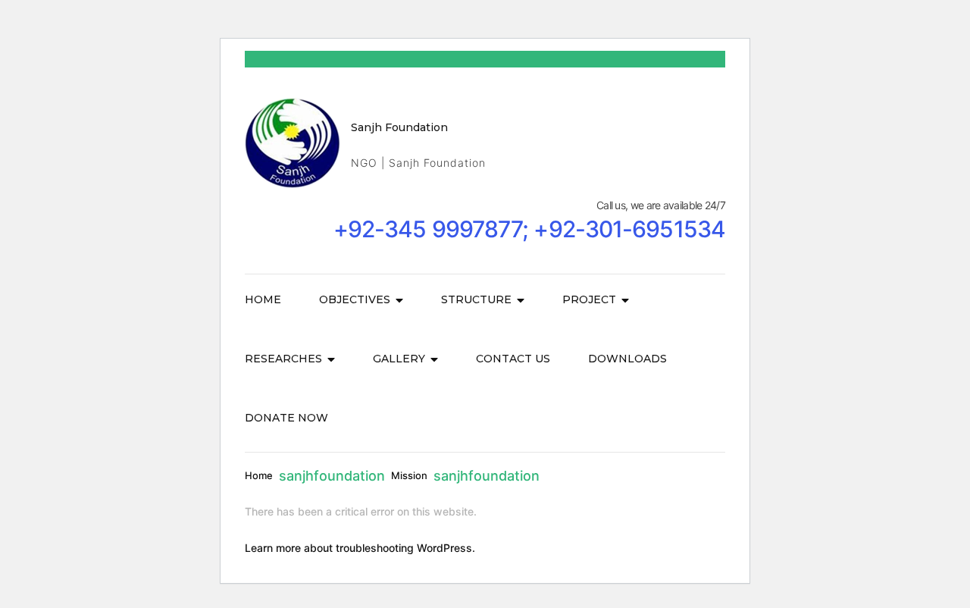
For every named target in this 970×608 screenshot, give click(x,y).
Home (263, 299)
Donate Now (286, 418)
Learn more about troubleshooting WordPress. (360, 547)
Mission (409, 475)
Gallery (399, 358)
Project (589, 299)
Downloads (627, 358)
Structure (476, 299)
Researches (283, 358)
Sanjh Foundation (399, 127)
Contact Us (513, 358)
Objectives (354, 299)
